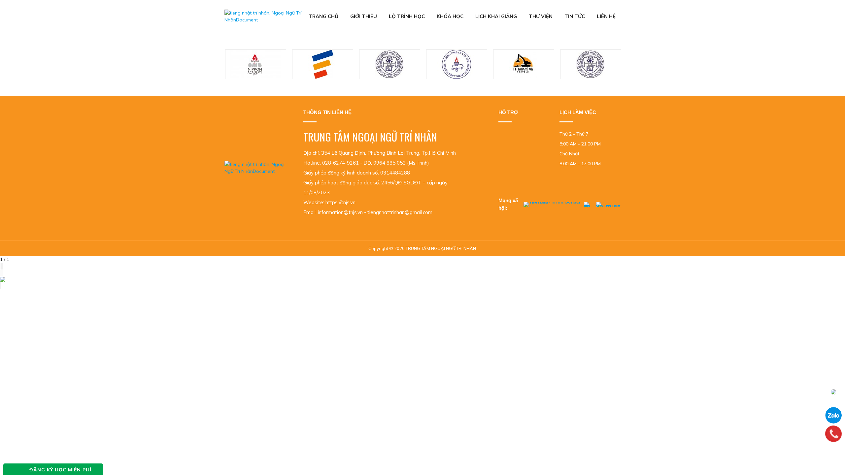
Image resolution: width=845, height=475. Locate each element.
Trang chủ (323, 16)
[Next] (2, 273)
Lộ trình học (407, 16)
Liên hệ (606, 16)
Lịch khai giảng (496, 16)
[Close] (2, 266)
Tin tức (574, 16)
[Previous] (0, 273)
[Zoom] (0, 266)
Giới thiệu (363, 16)
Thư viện (541, 16)
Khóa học (450, 16)
